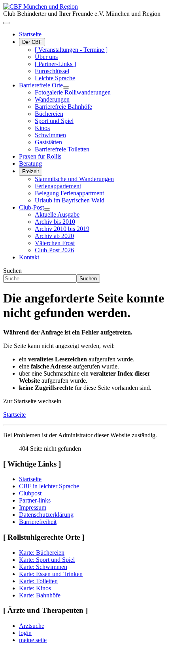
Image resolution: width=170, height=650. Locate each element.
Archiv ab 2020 (54, 235)
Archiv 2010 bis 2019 (62, 228)
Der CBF (32, 42)
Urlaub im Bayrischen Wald (69, 200)
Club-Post (31, 207)
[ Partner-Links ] (55, 63)
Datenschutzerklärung (46, 514)
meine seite (33, 640)
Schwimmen (50, 135)
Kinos (42, 128)
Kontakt (29, 257)
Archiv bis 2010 (55, 221)
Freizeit (30, 171)
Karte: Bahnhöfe (39, 595)
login (25, 632)
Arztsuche (31, 625)
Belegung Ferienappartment (69, 193)
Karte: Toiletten (38, 581)
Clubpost (30, 493)
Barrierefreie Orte (41, 85)
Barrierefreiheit (38, 521)
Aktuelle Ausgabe (57, 214)
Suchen (12, 270)
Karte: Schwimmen (43, 566)
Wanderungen (52, 99)
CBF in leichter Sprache (49, 486)
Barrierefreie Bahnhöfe (63, 106)
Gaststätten (48, 142)
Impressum (32, 507)
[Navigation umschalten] (6, 23)
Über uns (46, 56)
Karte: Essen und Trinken (51, 574)
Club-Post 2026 (54, 250)
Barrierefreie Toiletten (62, 149)
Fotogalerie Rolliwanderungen (73, 92)
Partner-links (35, 500)
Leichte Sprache (55, 78)
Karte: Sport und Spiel (47, 559)
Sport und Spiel (54, 120)
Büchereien (49, 113)
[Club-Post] (47, 209)
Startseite (30, 34)
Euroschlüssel (52, 71)
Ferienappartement (58, 186)
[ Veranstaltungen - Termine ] (71, 49)
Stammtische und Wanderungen (74, 179)
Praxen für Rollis (40, 156)
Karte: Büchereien (41, 552)
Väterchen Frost (55, 243)
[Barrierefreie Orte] (66, 87)
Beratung (30, 163)
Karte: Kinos (35, 588)
